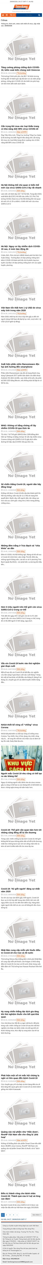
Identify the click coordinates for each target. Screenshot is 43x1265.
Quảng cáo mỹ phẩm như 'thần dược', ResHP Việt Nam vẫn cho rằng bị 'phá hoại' (20, 1134)
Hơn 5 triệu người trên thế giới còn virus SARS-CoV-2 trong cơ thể (21, 608)
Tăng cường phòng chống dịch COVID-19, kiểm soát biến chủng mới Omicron (20, 68)
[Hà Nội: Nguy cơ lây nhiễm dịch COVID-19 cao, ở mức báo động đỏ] (21, 243)
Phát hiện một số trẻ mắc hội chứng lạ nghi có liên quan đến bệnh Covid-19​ (20, 1076)
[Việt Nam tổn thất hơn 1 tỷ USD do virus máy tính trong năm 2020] (21, 304)
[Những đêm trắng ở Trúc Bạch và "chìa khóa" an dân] (21, 542)
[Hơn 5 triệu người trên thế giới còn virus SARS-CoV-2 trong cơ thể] (21, 604)
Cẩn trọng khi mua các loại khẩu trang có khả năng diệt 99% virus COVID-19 (20, 127)
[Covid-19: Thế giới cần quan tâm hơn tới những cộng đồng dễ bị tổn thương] (21, 827)
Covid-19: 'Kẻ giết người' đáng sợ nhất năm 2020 (20, 890)
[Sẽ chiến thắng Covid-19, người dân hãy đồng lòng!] (21, 481)
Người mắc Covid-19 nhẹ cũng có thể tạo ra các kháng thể (21, 774)
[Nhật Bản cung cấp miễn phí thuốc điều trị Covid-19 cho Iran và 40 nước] (21, 947)
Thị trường (21, 73)
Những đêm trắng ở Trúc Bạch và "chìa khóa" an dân (20, 546)
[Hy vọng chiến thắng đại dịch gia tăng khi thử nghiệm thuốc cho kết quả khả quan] (21, 1008)
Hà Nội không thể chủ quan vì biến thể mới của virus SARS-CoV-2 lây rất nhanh (21, 186)
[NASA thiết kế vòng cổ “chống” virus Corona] (21, 721)
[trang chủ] (21, 10)
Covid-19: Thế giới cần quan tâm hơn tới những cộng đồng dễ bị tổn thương (21, 831)
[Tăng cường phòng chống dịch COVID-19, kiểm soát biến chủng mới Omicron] (21, 64)
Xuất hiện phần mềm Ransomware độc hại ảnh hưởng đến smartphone (20, 365)
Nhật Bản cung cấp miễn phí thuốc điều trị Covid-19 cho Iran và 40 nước (20, 951)
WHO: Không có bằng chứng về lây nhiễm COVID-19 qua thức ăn (18, 426)
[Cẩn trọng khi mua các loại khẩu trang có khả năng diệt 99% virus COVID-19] (21, 123)
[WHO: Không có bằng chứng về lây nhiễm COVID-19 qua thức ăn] (21, 422)
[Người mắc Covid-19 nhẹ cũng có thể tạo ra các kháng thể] (21, 770)
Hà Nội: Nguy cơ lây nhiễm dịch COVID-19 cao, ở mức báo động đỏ (20, 247)
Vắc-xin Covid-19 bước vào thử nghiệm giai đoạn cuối (20, 664)
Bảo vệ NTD (22, 132)
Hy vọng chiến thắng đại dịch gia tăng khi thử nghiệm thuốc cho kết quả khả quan (20, 1014)
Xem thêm (36, 1215)
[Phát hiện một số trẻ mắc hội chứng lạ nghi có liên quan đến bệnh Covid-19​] (21, 1072)
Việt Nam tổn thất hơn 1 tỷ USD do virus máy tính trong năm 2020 (21, 309)
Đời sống (21, 191)
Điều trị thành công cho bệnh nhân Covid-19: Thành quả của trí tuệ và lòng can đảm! (20, 1196)
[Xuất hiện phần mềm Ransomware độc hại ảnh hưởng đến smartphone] (21, 361)
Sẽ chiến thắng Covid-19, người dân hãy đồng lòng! (21, 485)
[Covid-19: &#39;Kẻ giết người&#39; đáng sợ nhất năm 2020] (21, 885)
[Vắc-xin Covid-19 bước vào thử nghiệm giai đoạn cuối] (21, 660)
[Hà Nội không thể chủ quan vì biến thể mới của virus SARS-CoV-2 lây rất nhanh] (21, 182)
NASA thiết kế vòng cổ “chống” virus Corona (19, 726)
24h (13, 15)
